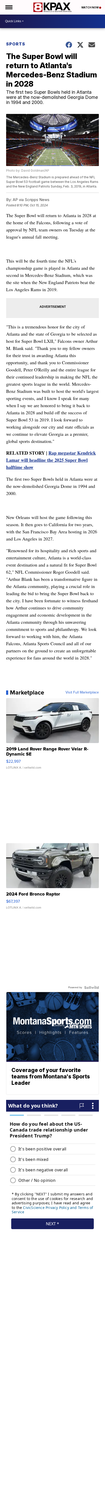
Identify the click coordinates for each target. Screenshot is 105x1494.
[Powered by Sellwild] (91, 987)
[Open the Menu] (8, 7)
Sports (15, 43)
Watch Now (90, 7)
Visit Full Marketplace (82, 692)
